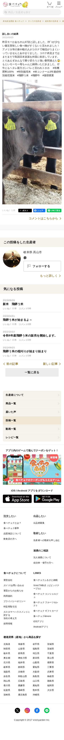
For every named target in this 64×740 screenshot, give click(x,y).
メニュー (58, 7)
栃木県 (7, 653)
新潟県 (36, 658)
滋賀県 (7, 671)
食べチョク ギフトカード (45, 611)
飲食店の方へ (10, 539)
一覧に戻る (32, 372)
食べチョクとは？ (12, 523)
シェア (40, 210)
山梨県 (36, 662)
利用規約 (8, 596)
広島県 (21, 681)
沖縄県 (36, 694)
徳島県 (50, 681)
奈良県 (7, 676)
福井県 (21, 662)
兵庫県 (50, 671)
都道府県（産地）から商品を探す (22, 637)
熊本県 (36, 690)
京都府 (21, 671)
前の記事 (12, 363)
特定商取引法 (10, 606)
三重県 (50, 667)
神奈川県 (22, 658)
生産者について (15, 394)
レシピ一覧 (12, 437)
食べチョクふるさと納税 (45, 580)
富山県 (50, 658)
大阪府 (36, 671)
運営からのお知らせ (13, 590)
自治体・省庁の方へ (43, 563)
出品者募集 (38, 523)
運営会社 (8, 580)
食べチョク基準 (11, 528)
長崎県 (21, 690)
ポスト (25, 210)
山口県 (36, 681)
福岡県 (50, 685)
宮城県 (50, 644)
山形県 (21, 648)
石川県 (7, 662)
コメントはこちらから (43, 218)
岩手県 (36, 644)
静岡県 (21, 667)
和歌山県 (22, 676)
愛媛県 (21, 685)
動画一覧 (11, 428)
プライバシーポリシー (15, 601)
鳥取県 (36, 676)
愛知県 (36, 667)
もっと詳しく (49, 275)
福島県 (36, 648)
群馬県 (21, 653)
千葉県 (50, 653)
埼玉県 (36, 653)
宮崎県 (7, 694)
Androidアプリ (40, 627)
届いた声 (11, 411)
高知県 (36, 685)
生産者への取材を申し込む (46, 540)
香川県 (7, 685)
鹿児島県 (22, 694)
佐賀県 (7, 690)
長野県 (50, 662)
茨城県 (50, 648)
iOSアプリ (38, 621)
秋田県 (7, 648)
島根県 (50, 676)
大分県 (50, 690)
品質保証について (12, 533)
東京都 (7, 658)
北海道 (7, 644)
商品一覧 (11, 403)
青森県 (21, 644)
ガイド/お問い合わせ (14, 585)
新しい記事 (50, 363)
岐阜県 (7, 667)
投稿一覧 (11, 420)
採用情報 (8, 623)
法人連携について (42, 557)
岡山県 (7, 681)
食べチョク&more (42, 616)
